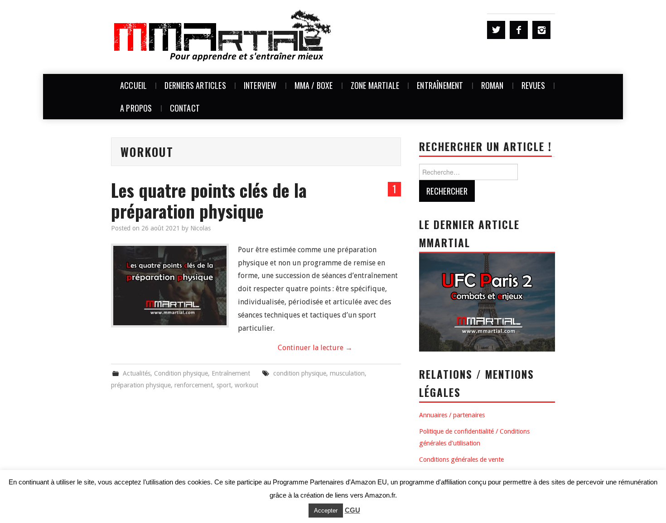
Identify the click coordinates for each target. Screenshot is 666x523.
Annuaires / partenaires (452, 415)
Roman (492, 85)
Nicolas (200, 228)
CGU (352, 510)
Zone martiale (375, 85)
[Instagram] (541, 30)
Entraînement (440, 85)
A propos (136, 108)
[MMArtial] (223, 36)
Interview (260, 85)
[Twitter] (496, 30)
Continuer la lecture (315, 347)
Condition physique (181, 373)
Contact (185, 108)
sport (224, 385)
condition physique (299, 373)
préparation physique (141, 385)
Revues (533, 85)
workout (246, 385)
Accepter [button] (326, 510)
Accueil (133, 85)
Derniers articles (195, 85)
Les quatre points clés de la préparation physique (209, 200)
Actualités (136, 373)
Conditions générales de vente (461, 459)
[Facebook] (519, 30)
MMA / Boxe (313, 85)
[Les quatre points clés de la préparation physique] (170, 285)
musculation (347, 373)
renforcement (193, 385)
